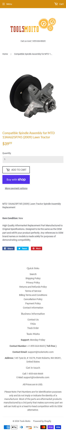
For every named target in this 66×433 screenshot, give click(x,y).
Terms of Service (33, 291)
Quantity (6, 153)
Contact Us (33, 319)
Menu (9, 4)
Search (33, 274)
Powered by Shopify (42, 421)
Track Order (33, 328)
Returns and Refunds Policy (33, 286)
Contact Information (33, 307)
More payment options (16, 188)
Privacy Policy (33, 282)
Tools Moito (25, 421)
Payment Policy (33, 303)
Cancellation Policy (33, 299)
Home (5, 54)
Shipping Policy (33, 278)
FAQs (33, 324)
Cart (61, 4)
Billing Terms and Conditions (33, 295)
